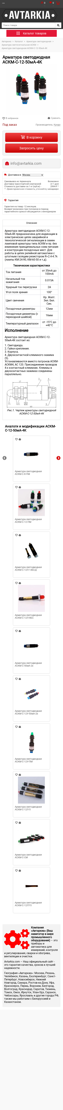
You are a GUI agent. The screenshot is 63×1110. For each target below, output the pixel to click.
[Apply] (58, 25)
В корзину (34, 137)
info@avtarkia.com (25, 163)
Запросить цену (31, 148)
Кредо (57, 124)
